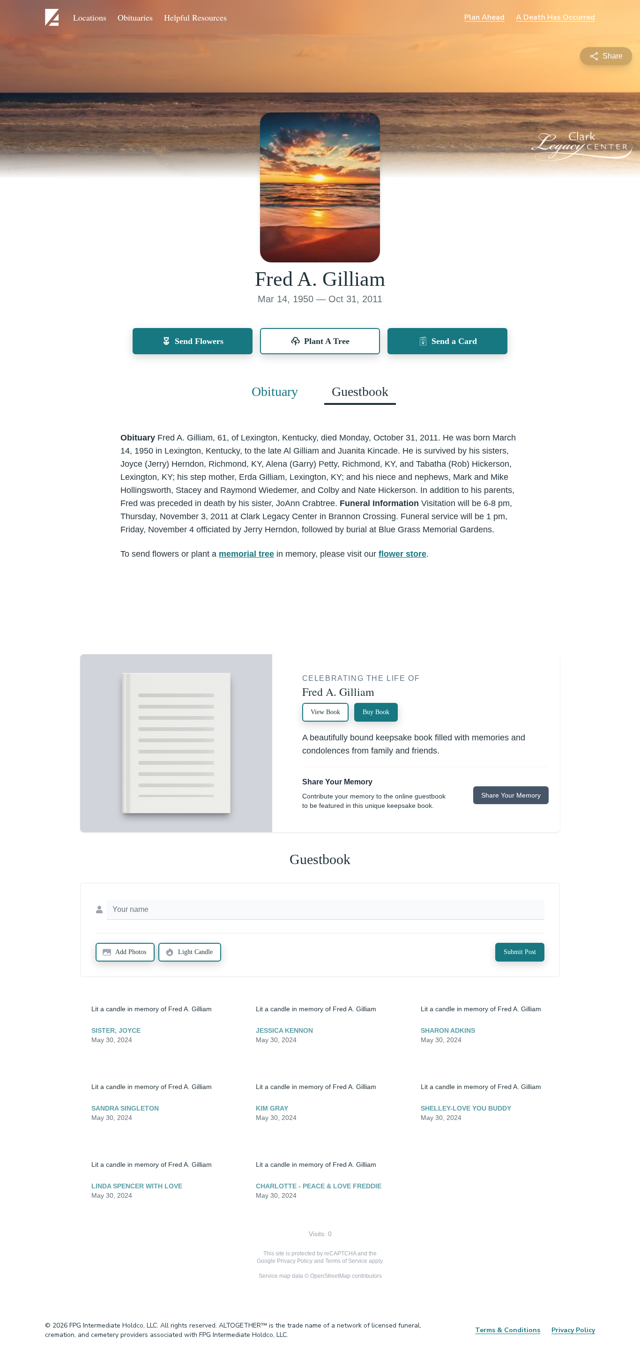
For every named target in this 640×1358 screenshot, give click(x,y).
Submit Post (520, 951)
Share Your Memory (511, 795)
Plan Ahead (484, 17)
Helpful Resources (195, 17)
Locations (89, 17)
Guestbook (360, 391)
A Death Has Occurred (555, 17)
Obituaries (135, 17)
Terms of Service (346, 1261)
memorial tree (246, 554)
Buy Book (376, 712)
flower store (402, 554)
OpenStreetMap (330, 1276)
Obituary (275, 391)
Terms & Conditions (507, 1330)
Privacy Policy (295, 1261)
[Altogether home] (53, 17)
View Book (325, 712)
